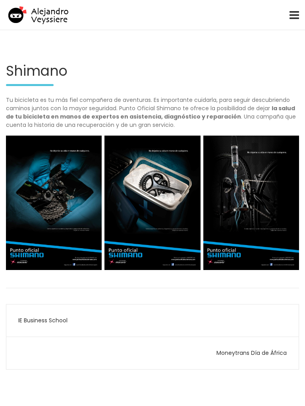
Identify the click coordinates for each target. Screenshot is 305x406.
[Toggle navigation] (294, 15)
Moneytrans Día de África (251, 353)
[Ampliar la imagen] (91, 146)
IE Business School (43, 320)
